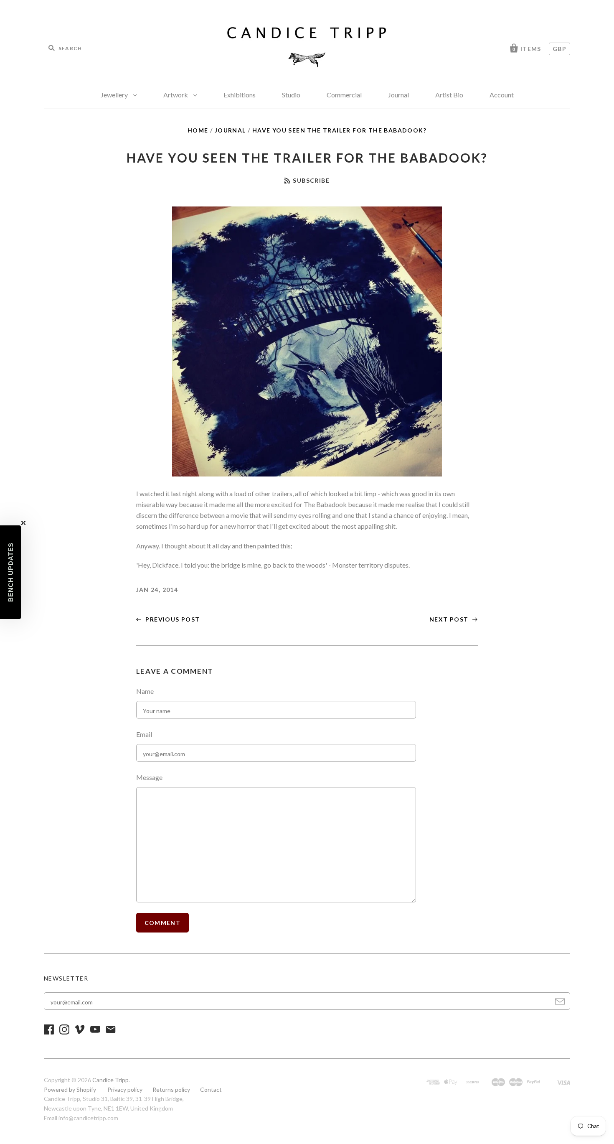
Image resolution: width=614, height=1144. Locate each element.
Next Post (449, 619)
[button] (10, 572)
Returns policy (171, 1089)
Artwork (176, 95)
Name (145, 691)
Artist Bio (449, 95)
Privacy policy (124, 1089)
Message (149, 777)
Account (502, 95)
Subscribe (311, 180)
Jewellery (115, 95)
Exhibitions (239, 95)
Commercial (344, 95)
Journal (398, 95)
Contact (211, 1089)
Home (198, 130)
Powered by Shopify (70, 1089)
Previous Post (172, 619)
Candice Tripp (110, 1079)
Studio (291, 95)
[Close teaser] (23, 523)
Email (144, 734)
